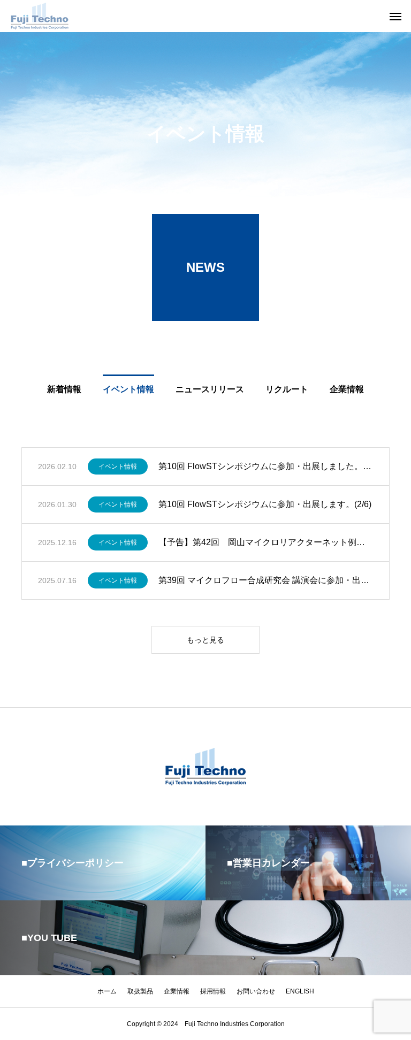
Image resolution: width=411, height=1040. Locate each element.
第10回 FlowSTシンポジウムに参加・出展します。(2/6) (264, 504)
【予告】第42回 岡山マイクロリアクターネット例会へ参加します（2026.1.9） (265, 542)
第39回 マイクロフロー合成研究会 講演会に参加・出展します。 (265, 580)
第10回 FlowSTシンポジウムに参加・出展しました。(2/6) (265, 466)
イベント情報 (117, 466)
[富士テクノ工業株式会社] (40, 16)
